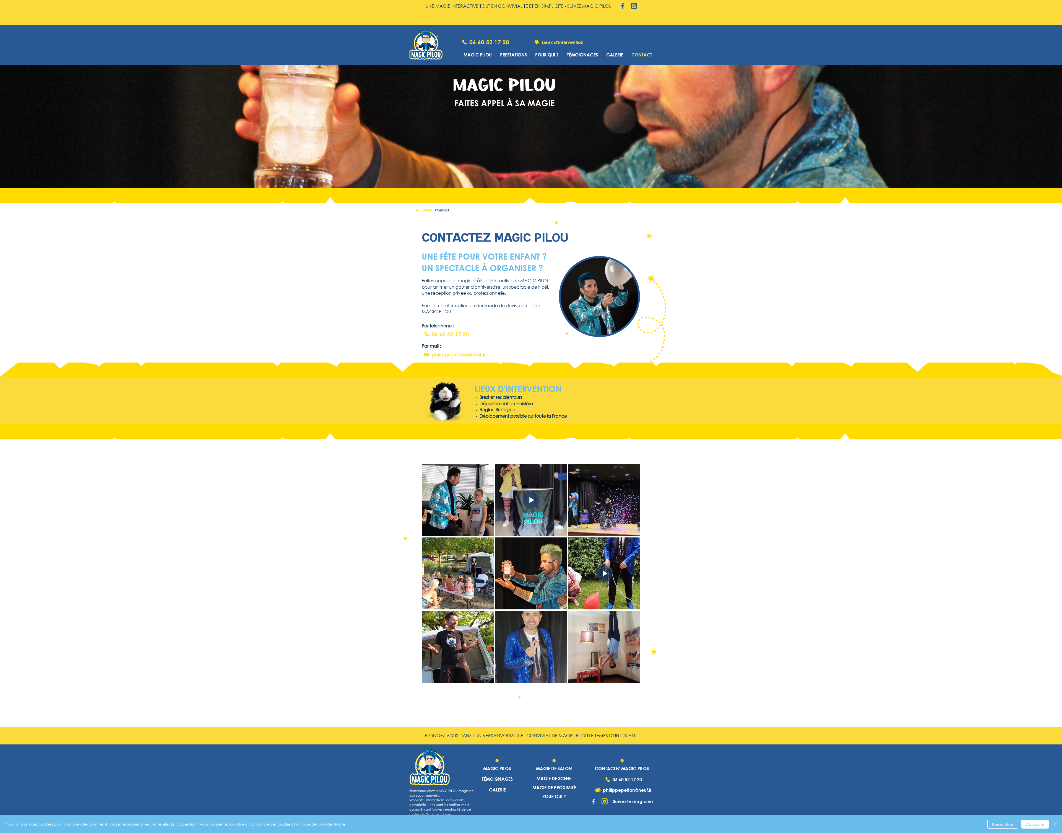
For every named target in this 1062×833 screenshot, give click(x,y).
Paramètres (1002, 824)
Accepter (1035, 824)
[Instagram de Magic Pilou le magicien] (634, 6)
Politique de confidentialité (319, 824)
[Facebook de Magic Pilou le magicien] (622, 6)
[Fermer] (1055, 824)
